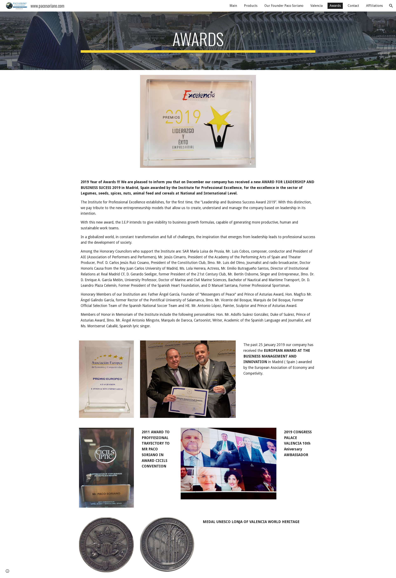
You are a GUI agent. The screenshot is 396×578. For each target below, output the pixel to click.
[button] (391, 6)
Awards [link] (335, 6)
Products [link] (250, 6)
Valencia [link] (316, 6)
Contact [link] (353, 6)
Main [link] (233, 6)
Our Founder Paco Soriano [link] (283, 6)
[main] (198, 40)
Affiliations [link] (374, 6)
